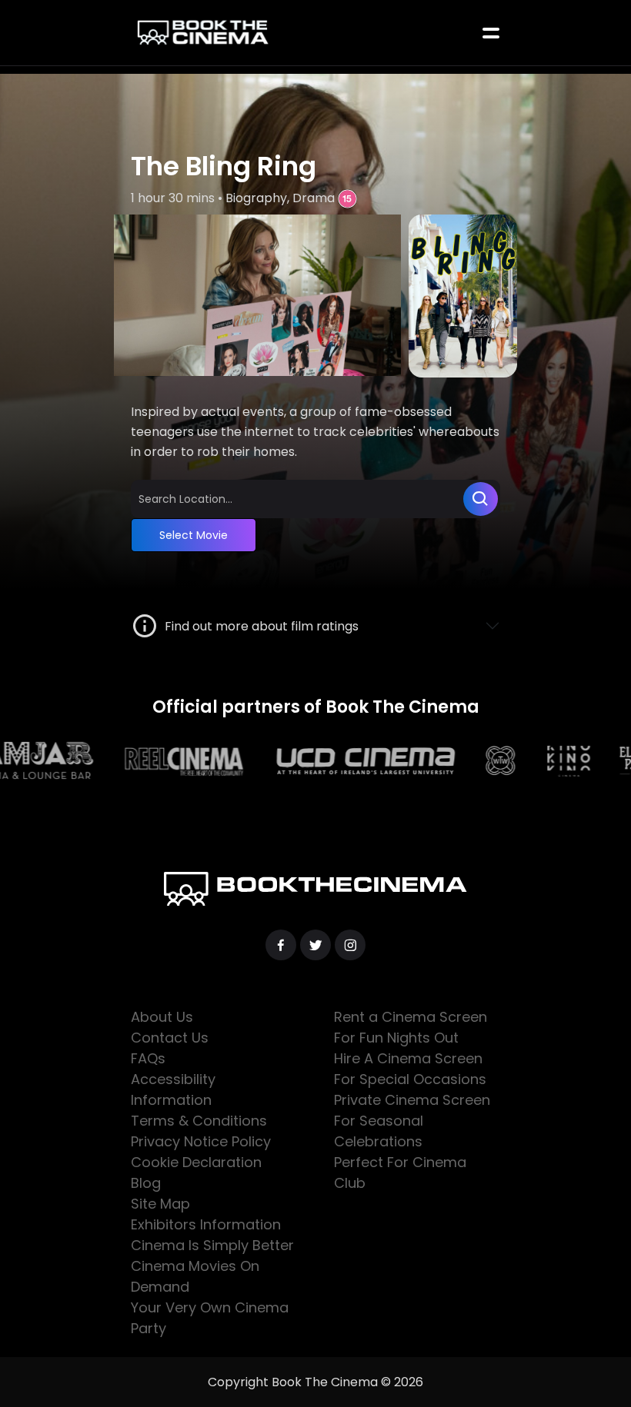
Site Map (160, 1203)
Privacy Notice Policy (201, 1141)
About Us (162, 1016)
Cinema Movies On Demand (195, 1276)
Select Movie (193, 535)
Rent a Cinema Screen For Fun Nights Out (410, 1027)
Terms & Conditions (199, 1120)
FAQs (148, 1058)
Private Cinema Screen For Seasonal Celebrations (412, 1120)
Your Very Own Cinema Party (210, 1318)
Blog (146, 1182)
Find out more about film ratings (259, 626)
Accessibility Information (173, 1089)
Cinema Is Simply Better (212, 1245)
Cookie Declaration (196, 1162)
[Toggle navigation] (491, 33)
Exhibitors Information (206, 1224)
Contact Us (170, 1037)
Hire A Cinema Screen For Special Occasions (410, 1069)
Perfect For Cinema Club (400, 1172)
